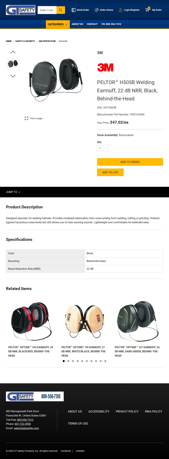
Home (9, 41)
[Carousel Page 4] (78, 361)
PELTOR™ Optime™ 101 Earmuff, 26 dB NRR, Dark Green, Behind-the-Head (137, 351)
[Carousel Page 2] (68, 361)
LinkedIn (80, 451)
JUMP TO (12, 192)
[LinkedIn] (93, 450)
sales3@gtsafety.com (26, 428)
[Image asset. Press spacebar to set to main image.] (13, 64)
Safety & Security (25, 41)
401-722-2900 (23, 424)
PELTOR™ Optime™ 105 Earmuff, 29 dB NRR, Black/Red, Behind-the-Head (30, 351)
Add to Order (130, 162)
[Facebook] (88, 450)
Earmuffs (63, 41)
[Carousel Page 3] (73, 361)
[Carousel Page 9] (101, 361)
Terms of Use (78, 423)
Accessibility (98, 411)
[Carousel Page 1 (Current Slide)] (64, 361)
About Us (77, 24)
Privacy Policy (127, 411)
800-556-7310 (25, 419)
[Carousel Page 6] (87, 361)
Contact (92, 24)
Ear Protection (47, 41)
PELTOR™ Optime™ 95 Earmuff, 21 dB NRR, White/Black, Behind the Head (83, 351)
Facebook (66, 451)
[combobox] (51, 10)
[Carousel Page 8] (96, 361)
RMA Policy (153, 411)
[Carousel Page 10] (105, 361)
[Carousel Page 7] (91, 361)
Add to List (110, 172)
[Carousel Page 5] (82, 361)
